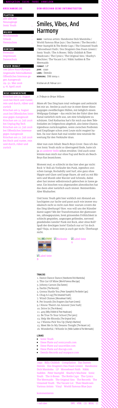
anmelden (47, 1)
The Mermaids (45, 379)
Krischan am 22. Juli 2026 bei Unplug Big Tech (17, 122)
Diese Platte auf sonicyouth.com (58, 342)
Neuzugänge (10, 22)
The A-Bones (52, 376)
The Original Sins (65, 379)
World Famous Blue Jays (78, 386)
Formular (8, 52)
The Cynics (87, 376)
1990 (39, 362)
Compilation (69, 362)
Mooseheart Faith (71, 369)
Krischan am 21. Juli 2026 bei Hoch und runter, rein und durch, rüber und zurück (17, 142)
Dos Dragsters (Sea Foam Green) (65, 366)
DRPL (73, 403)
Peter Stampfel (56, 373)
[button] (44, 245)
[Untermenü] (32, 25)
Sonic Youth (47, 339)
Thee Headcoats (84, 383)
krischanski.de (12, 8)
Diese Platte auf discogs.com (56, 349)
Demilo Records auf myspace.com (59, 352)
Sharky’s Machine (76, 373)
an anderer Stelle (49, 150)
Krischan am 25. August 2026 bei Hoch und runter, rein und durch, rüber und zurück (18, 101)
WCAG (91, 403)
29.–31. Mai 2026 (12, 83)
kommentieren (45, 393)
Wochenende (10, 35)
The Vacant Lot (65, 383)
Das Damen (84, 362)
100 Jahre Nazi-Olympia (16, 69)
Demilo (41, 366)
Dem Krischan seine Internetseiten (59, 8)
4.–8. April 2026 (12, 86)
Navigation (13, 1)
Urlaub (7, 39)
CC (97, 403)
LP (57, 369)
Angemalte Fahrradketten (17, 73)
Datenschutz (10, 59)
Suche (26, 1)
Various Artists (45, 386)
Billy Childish (52, 362)
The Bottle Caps (70, 376)
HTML (79, 403)
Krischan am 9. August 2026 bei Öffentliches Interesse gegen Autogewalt (18, 113)
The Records (84, 379)
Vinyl (59, 386)
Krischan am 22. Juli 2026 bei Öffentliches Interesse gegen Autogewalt (17, 130)
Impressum (9, 56)
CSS (85, 403)
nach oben (43, 403)
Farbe (35, 1)
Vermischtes (10, 42)
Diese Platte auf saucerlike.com (58, 345)
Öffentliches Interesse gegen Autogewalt (17, 78)
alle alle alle (10, 18)
